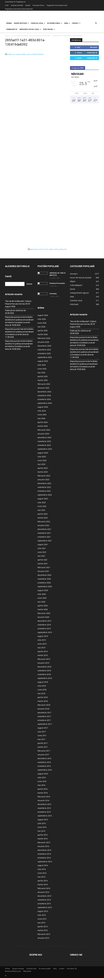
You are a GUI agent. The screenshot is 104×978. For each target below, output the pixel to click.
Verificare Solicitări (17, 5)
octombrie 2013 (44, 903)
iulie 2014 (42, 869)
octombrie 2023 (44, 445)
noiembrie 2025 (44, 349)
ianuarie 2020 (43, 617)
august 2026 (43, 315)
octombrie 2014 (44, 858)
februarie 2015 (44, 842)
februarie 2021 (44, 567)
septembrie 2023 (45, 449)
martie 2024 (43, 426)
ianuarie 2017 (43, 754)
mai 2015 (41, 831)
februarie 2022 (44, 521)
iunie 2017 (42, 735)
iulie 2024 (42, 411)
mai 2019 (41, 647)
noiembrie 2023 (44, 441)
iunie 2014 (42, 873)
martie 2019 (43, 655)
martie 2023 (43, 472)
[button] (96, 23)
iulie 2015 (42, 823)
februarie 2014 (44, 888)
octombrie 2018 (44, 674)
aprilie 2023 (43, 468)
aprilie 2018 (43, 697)
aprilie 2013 (43, 926)
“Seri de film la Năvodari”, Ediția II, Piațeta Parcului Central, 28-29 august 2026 (18, 304)
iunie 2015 (42, 827)
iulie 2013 (42, 915)
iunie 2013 (42, 919)
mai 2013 (41, 922)
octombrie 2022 (44, 491)
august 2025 (43, 361)
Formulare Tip (11, 29)
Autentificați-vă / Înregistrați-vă (15, 2)
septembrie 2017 (45, 724)
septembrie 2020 (45, 586)
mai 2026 (41, 326)
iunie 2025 (42, 369)
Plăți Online (48, 29)
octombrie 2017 (44, 720)
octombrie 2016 (44, 766)
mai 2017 (41, 739)
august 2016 (43, 773)
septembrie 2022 (45, 495)
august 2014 (43, 865)
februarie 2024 (44, 430)
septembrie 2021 (45, 540)
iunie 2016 (42, 781)
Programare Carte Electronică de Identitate (19, 9)
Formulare (53, 294)
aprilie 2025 (43, 376)
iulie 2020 (42, 594)
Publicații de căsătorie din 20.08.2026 (15, 311)
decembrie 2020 (44, 575)
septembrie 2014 (45, 861)
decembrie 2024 (44, 391)
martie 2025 (43, 380)
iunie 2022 (42, 506)
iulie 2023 (42, 456)
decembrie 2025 (44, 346)
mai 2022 (41, 510)
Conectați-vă (92, 53)
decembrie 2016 (44, 758)
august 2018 (43, 682)
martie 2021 (43, 563)
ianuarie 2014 (43, 892)
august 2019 (43, 636)
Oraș (66, 23)
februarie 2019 (44, 659)
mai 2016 (41, 785)
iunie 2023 (42, 460)
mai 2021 (41, 556)
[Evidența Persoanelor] (43, 285)
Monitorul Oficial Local (29, 29)
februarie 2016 (44, 796)
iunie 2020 (42, 598)
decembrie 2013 (44, 896)
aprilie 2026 (43, 330)
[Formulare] (43, 296)
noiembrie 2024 (44, 395)
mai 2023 (41, 464)
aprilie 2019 (43, 651)
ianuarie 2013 (43, 938)
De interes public (53, 23)
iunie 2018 (42, 689)
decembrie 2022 (44, 483)
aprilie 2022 (43, 514)
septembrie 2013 (45, 907)
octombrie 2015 (44, 812)
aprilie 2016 (43, 789)
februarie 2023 (44, 475)
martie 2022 (43, 518)
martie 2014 (43, 884)
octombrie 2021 (44, 537)
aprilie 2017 (43, 743)
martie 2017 (43, 747)
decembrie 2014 (44, 850)
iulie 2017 (42, 731)
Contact (75, 23)
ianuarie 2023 (43, 479)
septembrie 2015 (45, 815)
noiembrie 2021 (44, 533)
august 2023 (43, 453)
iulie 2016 (42, 777)
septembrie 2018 (45, 678)
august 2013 (43, 911)
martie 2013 (43, 930)
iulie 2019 (42, 640)
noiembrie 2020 (44, 579)
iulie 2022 (42, 502)
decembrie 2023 (44, 437)
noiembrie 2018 (44, 670)
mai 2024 (41, 418)
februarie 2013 (44, 934)
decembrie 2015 (44, 804)
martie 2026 (43, 334)
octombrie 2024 (44, 399)
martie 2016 (43, 793)
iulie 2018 (42, 686)
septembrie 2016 (45, 770)
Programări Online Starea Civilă (57, 5)
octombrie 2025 (44, 353)
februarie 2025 (44, 384)
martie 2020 (43, 609)
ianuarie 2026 (43, 342)
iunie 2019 (42, 644)
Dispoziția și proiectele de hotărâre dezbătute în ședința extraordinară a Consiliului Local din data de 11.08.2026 (19, 333)
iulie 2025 (42, 365)
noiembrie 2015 (44, 808)
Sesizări (27, 5)
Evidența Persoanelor (57, 283)
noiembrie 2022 (44, 487)
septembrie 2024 (45, 403)
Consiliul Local (37, 23)
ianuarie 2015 (43, 846)
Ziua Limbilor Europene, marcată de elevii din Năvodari (31, 36)
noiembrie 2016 (44, 762)
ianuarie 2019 (43, 663)
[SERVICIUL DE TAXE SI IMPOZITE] (43, 275)
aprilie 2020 (43, 605)
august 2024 (43, 407)
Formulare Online (38, 5)
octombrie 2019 (44, 628)
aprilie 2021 (43, 560)
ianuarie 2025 (43, 388)
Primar (9, 23)
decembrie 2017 (44, 712)
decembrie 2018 (44, 666)
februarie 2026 (44, 338)
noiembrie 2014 (44, 854)
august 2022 (43, 498)
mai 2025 (41, 372)
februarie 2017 (44, 751)
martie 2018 (43, 701)
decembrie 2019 (44, 621)
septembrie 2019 (45, 632)
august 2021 (43, 544)
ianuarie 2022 (43, 525)
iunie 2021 (42, 552)
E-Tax (6, 5)
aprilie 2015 (43, 835)
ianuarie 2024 (43, 433)
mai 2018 (41, 693)
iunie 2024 (42, 414)
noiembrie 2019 (44, 624)
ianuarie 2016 (43, 800)
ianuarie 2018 (43, 709)
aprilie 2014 (43, 880)
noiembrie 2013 (44, 900)
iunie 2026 (42, 323)
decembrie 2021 (44, 529)
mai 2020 (41, 602)
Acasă (7, 36)
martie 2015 (43, 838)
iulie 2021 (42, 548)
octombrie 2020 (44, 582)
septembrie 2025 (45, 357)
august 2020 (43, 590)
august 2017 (43, 728)
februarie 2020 (44, 613)
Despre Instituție (20, 23)
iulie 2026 (42, 319)
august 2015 (43, 819)
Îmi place (93, 47)
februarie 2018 (44, 705)
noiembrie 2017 (44, 716)
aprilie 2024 (43, 422)
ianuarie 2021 (43, 571)
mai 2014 (41, 877)
